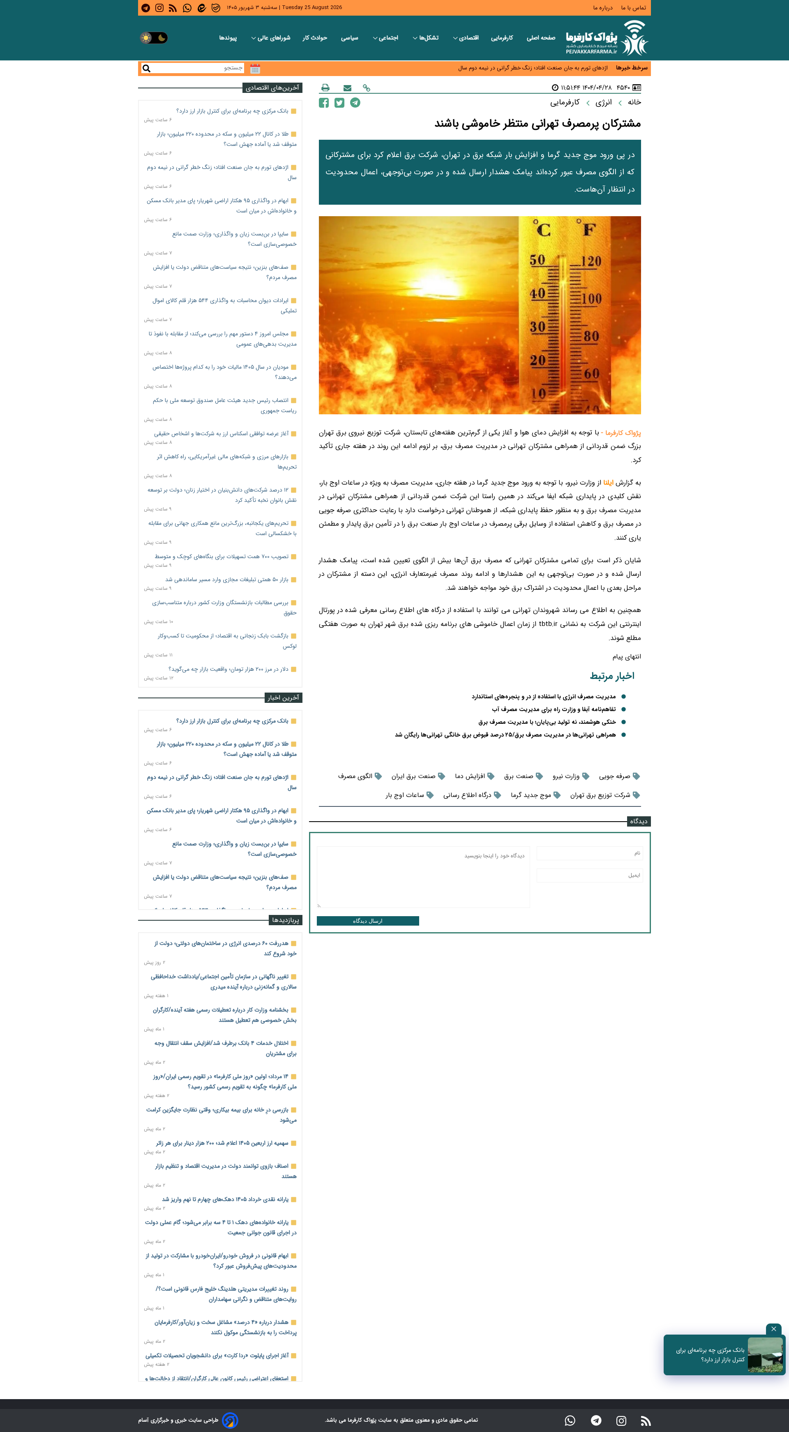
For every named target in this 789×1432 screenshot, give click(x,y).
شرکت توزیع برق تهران (600, 795)
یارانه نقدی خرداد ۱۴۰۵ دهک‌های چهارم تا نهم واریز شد (225, 1199)
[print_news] (325, 87)
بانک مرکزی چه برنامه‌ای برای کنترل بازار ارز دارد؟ (232, 110)
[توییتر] (339, 102)
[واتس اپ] (570, 1420)
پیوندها (228, 38)
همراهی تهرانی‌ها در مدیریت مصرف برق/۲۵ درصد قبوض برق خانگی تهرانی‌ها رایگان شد (505, 735)
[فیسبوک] (324, 102)
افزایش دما (470, 776)
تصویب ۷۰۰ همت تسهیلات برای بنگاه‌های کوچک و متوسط (221, 556)
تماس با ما (634, 8)
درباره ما (603, 8)
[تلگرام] (355, 102)
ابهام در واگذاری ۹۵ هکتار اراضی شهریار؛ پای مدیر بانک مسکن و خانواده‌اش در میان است (507, 71)
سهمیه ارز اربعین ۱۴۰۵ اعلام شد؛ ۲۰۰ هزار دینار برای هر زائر (222, 1143)
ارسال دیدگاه (368, 921)
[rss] (173, 7)
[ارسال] (347, 88)
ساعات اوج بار (405, 795)
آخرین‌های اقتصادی (272, 88)
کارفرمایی (502, 38)
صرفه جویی (614, 776)
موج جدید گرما (531, 795)
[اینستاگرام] (621, 1420)
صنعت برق (518, 776)
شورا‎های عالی (274, 38)
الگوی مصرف (355, 776)
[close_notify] (774, 1329)
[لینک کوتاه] (366, 88)
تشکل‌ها (429, 38)
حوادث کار (316, 38)
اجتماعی (389, 38)
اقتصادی (469, 38)
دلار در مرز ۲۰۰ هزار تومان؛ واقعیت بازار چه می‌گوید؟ (228, 669)
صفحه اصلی (541, 38)
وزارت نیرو (566, 776)
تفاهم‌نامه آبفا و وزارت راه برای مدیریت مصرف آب (554, 709)
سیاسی (350, 38)
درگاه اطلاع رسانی (467, 795)
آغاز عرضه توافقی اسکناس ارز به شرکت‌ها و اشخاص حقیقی (221, 433)
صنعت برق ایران (414, 776)
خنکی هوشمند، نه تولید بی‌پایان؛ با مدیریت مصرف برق (547, 722)
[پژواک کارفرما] (606, 38)
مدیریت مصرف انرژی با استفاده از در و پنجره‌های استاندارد (544, 697)
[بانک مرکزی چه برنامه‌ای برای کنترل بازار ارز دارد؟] (765, 1354)
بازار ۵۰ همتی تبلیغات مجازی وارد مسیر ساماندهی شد (226, 579)
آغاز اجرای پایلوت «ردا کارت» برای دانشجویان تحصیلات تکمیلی (216, 1355)
